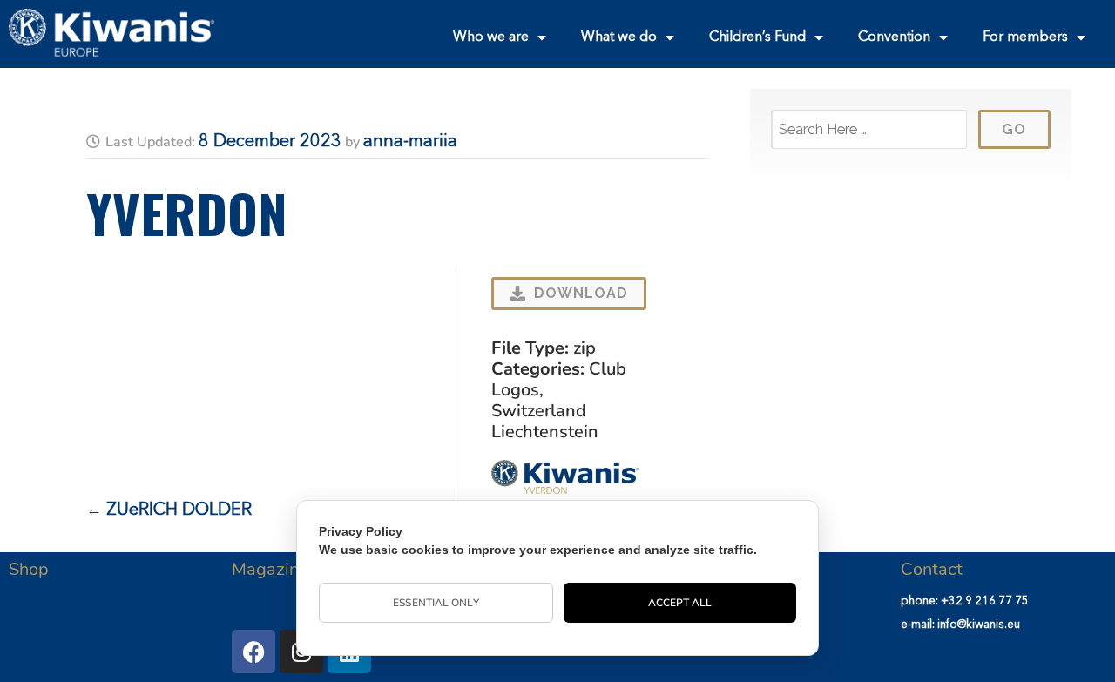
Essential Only (435, 603)
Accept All (680, 603)
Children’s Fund (757, 37)
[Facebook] (253, 651)
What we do (619, 37)
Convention (894, 37)
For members (1025, 37)
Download (581, 293)
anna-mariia (410, 142)
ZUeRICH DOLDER (179, 510)
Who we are (491, 37)
